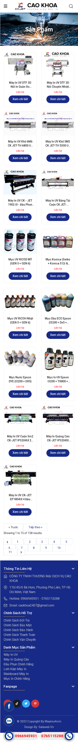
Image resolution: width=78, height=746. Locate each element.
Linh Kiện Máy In (15, 669)
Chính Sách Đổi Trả (17, 620)
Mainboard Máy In (16, 674)
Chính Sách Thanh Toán (19, 635)
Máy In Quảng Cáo (16, 659)
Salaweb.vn (46, 727)
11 (10, 552)
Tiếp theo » (35, 527)
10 (59, 547)
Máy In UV (11, 655)
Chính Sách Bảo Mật (18, 625)
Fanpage (9, 693)
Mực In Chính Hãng (17, 679)
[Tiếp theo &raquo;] (21, 552)
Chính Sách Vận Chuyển (20, 640)
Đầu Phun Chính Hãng (18, 664)
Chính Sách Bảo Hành (18, 630)
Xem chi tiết (20, 99)
